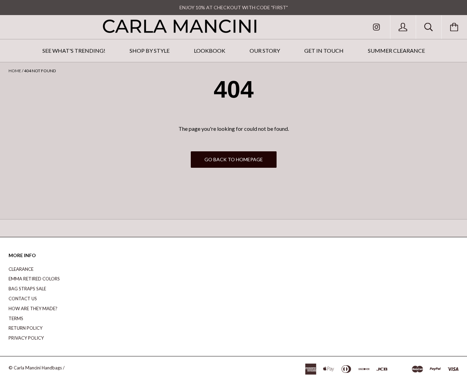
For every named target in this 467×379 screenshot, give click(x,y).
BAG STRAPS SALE (27, 288)
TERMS (16, 318)
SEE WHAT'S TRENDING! (73, 50)
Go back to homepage (233, 159)
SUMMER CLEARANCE (396, 50)
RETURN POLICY (25, 328)
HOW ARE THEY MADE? (33, 308)
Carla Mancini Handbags (38, 367)
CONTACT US (23, 298)
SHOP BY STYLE (150, 50)
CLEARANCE (21, 269)
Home (15, 70)
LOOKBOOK (209, 50)
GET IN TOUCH (324, 50)
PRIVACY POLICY (26, 338)
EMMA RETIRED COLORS (34, 278)
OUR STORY (265, 50)
